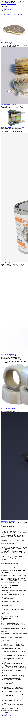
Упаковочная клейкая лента (8, 408)
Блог (5, 10)
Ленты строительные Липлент (8, 104)
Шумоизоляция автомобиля (8, 521)
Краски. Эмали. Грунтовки (7, 262)
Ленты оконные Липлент (7, 42)
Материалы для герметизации (8, 354)
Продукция (6, 8)
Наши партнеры (8, 9)
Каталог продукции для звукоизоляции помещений (14, 127)
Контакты (6, 12)
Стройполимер (10, 3)
